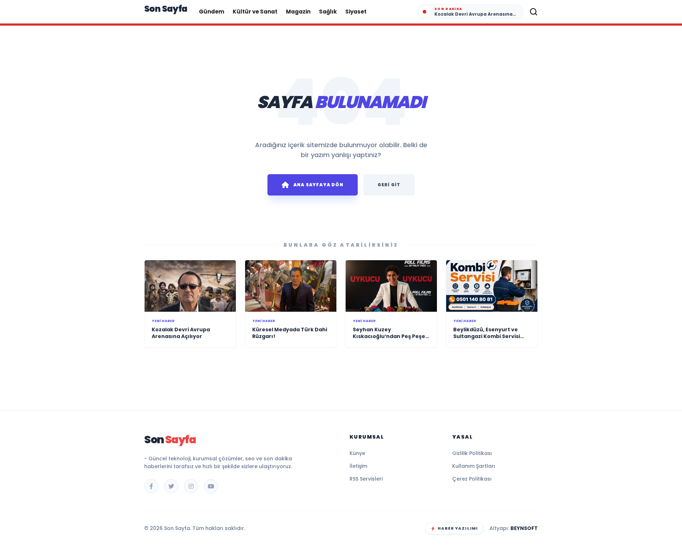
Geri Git (389, 185)
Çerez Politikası (472, 478)
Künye (357, 453)
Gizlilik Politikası (472, 453)
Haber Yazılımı (458, 528)
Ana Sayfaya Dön (318, 185)
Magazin (298, 11)
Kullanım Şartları (473, 466)
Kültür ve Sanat (255, 11)
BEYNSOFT (524, 528)
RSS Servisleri (366, 478)
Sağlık (328, 11)
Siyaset (356, 11)
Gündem (211, 11)
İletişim (358, 466)
